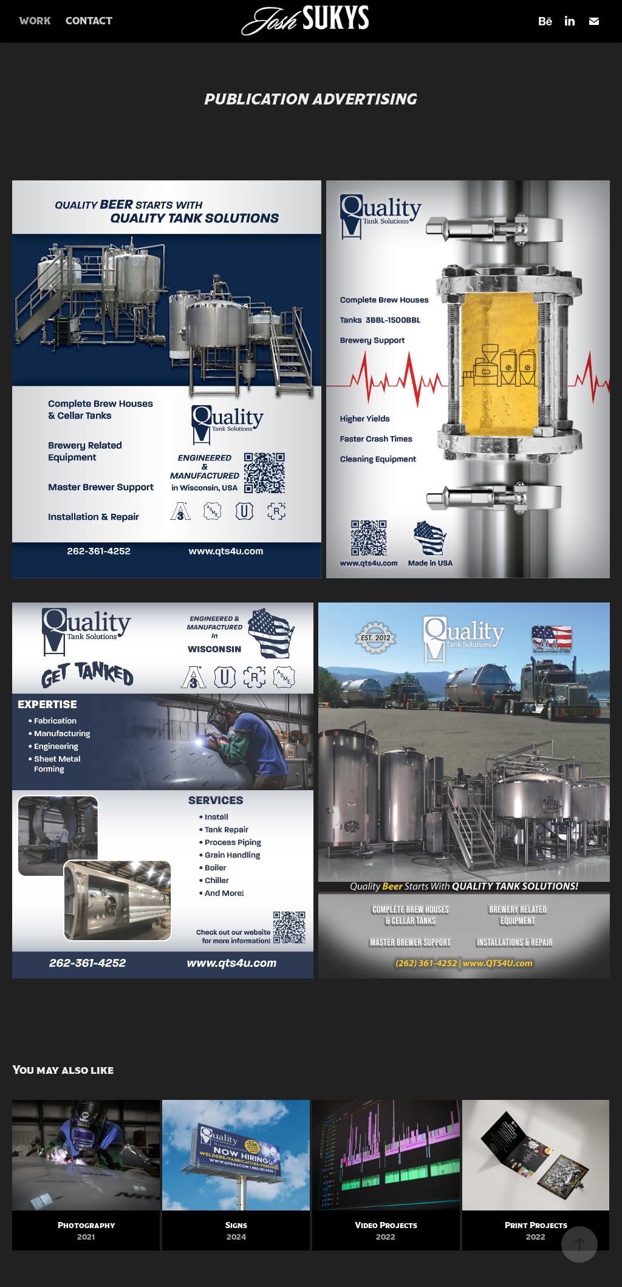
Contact (89, 21)
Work (35, 21)
